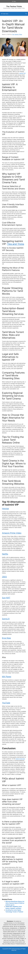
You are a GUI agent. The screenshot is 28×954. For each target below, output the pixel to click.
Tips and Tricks (15, 244)
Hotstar (5, 508)
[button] (26, 14)
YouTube (6, 703)
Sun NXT (6, 598)
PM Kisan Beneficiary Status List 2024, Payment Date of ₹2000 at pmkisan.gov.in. (15, 903)
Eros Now (6, 638)
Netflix (5, 554)
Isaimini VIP (22, 73)
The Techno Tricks (14, 6)
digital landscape (20, 758)
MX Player (6, 676)
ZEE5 (4, 577)
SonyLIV (6, 619)
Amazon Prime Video (11, 533)
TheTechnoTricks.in (16, 948)
